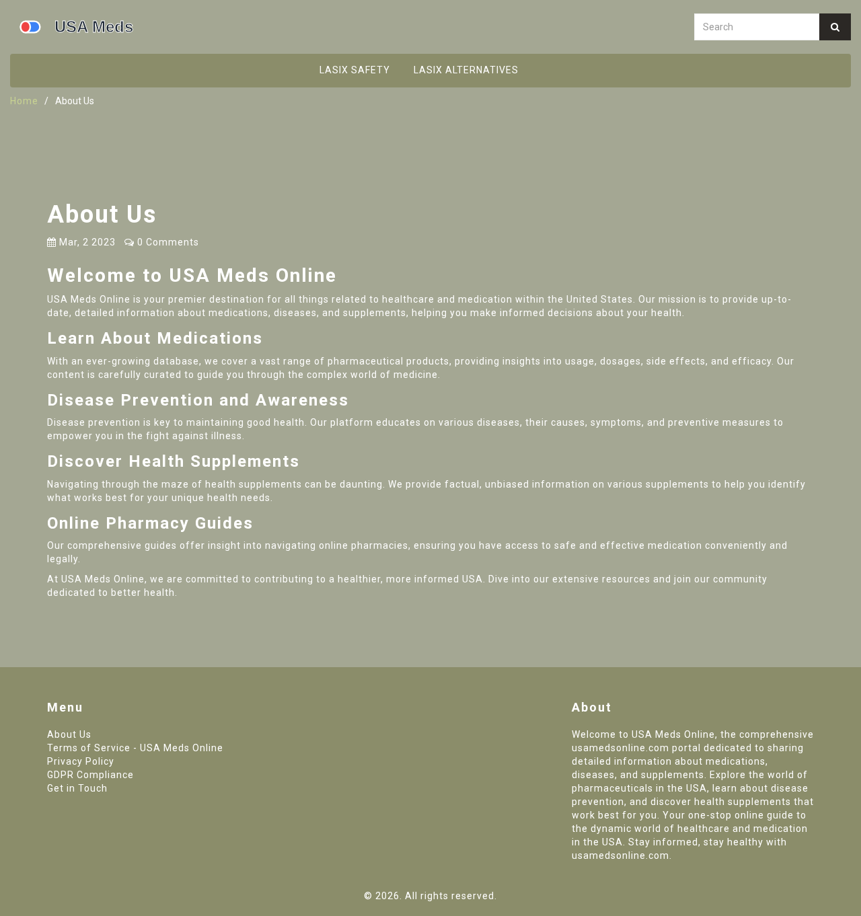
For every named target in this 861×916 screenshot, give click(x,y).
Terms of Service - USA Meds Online (135, 747)
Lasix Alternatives (466, 70)
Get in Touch (77, 788)
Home (24, 101)
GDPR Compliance (90, 774)
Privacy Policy (80, 761)
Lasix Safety (355, 70)
